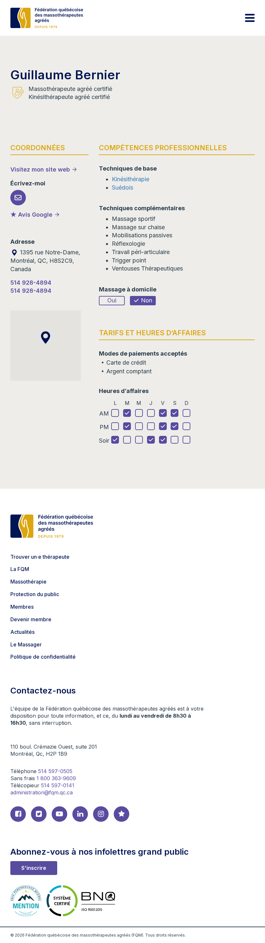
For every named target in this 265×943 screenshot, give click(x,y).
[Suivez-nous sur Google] (121, 814)
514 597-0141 (57, 785)
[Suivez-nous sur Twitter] (39, 814)
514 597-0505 (55, 771)
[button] (45, 337)
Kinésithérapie (130, 179)
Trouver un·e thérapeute (39, 557)
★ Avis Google (31, 214)
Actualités (22, 632)
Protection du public (34, 594)
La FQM (19, 569)
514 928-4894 (30, 282)
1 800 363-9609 (56, 778)
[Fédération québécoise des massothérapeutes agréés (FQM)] (46, 18)
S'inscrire (33, 868)
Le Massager (26, 644)
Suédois (122, 187)
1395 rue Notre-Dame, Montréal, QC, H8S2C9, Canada (45, 260)
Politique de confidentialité (43, 656)
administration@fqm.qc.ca (41, 792)
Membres (22, 607)
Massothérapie (28, 581)
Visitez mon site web (40, 169)
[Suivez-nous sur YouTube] (59, 814)
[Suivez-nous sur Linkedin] (80, 814)
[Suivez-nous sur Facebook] (18, 814)
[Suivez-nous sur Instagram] (101, 814)
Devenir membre (30, 619)
